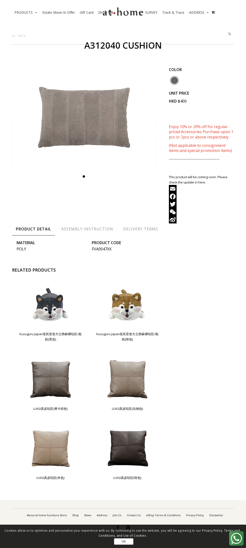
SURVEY (151, 12)
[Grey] (174, 80)
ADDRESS (196, 12)
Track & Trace (173, 12)
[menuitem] (47, 515)
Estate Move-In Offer (58, 12)
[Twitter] (201, 204)
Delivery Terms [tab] (140, 229)
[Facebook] (201, 196)
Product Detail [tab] (33, 229)
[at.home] (123, 10)
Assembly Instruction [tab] (87, 229)
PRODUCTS (23, 12)
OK (124, 541)
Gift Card (86, 12)
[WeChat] (201, 212)
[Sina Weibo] (201, 219)
